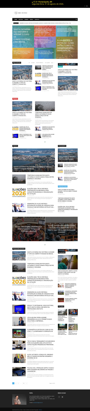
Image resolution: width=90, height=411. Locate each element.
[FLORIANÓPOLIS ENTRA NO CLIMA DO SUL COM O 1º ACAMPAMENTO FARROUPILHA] (67, 48)
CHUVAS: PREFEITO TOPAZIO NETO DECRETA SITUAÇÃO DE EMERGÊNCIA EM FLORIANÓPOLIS (62, 318)
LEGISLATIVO (29, 224)
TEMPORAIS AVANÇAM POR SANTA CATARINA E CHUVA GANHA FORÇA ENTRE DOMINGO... (43, 115)
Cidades (70, 329)
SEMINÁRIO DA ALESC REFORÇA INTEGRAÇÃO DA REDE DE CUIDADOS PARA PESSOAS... (48, 82)
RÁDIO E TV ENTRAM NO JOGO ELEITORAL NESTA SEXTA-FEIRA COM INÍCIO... (48, 88)
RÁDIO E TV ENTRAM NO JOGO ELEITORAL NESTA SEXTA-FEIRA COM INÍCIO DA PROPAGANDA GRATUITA (40, 23)
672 (23, 383)
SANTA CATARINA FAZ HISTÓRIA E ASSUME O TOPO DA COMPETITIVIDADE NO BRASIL (67, 158)
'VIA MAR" (33, 62)
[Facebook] (85, 6)
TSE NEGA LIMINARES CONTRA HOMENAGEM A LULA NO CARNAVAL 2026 (71, 300)
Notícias (21, 19)
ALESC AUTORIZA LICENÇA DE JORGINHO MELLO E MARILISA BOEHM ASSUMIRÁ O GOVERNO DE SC (40, 356)
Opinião (26, 19)
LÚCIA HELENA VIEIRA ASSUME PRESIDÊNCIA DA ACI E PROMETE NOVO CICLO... (48, 135)
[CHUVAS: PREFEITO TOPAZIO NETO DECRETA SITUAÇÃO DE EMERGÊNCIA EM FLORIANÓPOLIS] (62, 312)
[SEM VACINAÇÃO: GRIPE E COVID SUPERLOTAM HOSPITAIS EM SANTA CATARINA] (68, 262)
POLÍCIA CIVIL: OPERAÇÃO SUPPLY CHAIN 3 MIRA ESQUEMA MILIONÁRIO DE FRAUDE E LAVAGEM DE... (40, 369)
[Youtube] (87, 6)
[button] (76, 19)
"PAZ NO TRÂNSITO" (39, 62)
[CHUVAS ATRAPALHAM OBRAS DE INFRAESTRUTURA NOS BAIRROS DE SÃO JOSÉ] (73, 327)
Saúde (59, 268)
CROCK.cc (40, 409)
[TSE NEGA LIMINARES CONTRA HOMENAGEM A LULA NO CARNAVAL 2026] (61, 300)
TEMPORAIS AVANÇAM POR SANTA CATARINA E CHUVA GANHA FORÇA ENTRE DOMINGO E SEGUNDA (40, 177)
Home (15, 19)
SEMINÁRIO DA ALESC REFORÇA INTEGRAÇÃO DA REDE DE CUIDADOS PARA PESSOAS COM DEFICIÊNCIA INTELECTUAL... (41, 205)
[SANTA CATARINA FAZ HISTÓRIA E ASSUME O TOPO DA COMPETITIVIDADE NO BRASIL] (23, 36)
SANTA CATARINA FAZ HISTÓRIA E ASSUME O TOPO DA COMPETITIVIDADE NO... (22, 82)
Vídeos (31, 19)
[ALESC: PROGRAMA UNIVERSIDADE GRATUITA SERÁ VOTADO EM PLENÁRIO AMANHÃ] (28, 231)
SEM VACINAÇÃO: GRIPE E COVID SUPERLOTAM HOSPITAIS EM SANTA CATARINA (67, 272)
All (29, 62)
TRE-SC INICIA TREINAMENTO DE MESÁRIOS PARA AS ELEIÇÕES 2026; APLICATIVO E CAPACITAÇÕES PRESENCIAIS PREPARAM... (41, 342)
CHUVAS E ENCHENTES (61, 314)
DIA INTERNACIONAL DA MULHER (72, 314)
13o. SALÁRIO (47, 62)
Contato (37, 19)
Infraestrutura (61, 223)
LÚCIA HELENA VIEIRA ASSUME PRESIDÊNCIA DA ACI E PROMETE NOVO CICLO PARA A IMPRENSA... (39, 319)
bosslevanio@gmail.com (38, 402)
